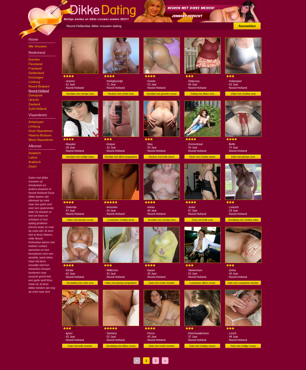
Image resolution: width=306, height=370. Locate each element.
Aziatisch (34, 153)
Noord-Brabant (39, 86)
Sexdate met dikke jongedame (120, 156)
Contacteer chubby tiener (121, 219)
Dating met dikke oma (202, 93)
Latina (32, 157)
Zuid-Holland (37, 108)
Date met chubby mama (202, 346)
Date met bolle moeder (80, 346)
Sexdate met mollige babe (80, 156)
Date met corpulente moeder (243, 282)
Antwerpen (36, 122)
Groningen (35, 77)
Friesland (35, 68)
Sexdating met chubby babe (243, 219)
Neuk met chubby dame (202, 156)
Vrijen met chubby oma (243, 93)
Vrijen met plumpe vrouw (80, 219)
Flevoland (35, 64)
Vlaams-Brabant (39, 135)
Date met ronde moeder (162, 282)
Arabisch (34, 162)
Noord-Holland (38, 91)
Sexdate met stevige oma (80, 93)
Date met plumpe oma (243, 156)
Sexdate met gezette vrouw (162, 93)
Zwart (32, 166)
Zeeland (34, 104)
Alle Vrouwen (37, 46)
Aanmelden (247, 26)
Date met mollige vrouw (243, 346)
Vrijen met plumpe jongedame (121, 282)
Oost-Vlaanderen (40, 131)
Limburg (34, 82)
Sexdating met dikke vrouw (121, 346)
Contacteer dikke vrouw (202, 282)
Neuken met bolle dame (161, 156)
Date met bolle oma (202, 219)
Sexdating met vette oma (80, 282)
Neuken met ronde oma (121, 93)
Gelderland (36, 73)
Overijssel (35, 95)
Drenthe (34, 59)
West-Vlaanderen (40, 140)
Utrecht (33, 99)
